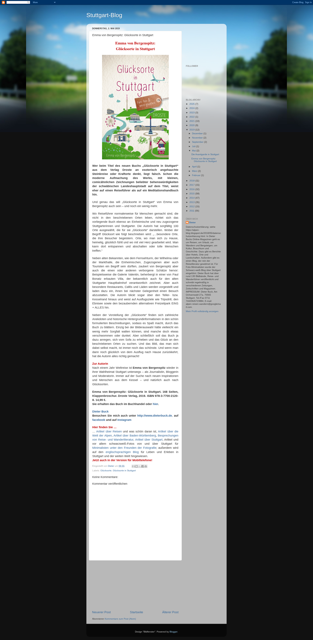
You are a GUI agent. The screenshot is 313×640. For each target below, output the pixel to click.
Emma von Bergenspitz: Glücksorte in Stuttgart (204, 159)
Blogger (173, 632)
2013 (192, 202)
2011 (192, 211)
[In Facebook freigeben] (142, 466)
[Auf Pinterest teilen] (145, 466)
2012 (192, 206)
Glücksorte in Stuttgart (124, 470)
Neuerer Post (101, 612)
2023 (192, 112)
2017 (192, 185)
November (197, 138)
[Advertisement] (135, 585)
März (195, 171)
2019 (192, 130)
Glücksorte (106, 470)
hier (155, 404)
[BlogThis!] (136, 466)
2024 (192, 108)
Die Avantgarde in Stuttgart (205, 154)
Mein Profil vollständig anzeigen (202, 311)
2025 (192, 104)
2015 (192, 193)
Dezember (197, 133)
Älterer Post (170, 612)
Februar (196, 175)
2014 (192, 198)
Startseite (136, 612)
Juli (194, 146)
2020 (192, 125)
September (198, 142)
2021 (192, 121)
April (194, 166)
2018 (192, 180)
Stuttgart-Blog (104, 15)
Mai (194, 150)
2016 (192, 189)
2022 (192, 117)
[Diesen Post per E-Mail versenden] (133, 466)
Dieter (192, 222)
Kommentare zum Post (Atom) (120, 619)
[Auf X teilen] (139, 466)
